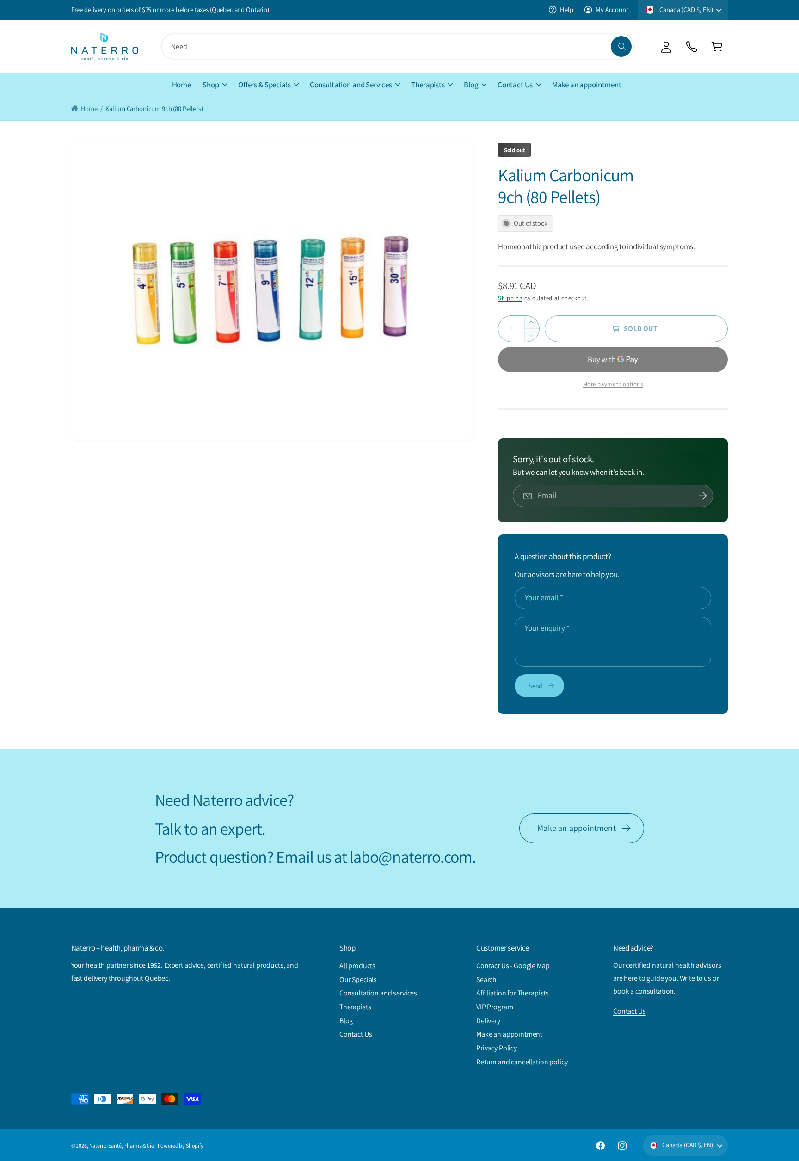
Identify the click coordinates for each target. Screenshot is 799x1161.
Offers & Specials (264, 85)
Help (566, 9)
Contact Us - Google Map (513, 966)
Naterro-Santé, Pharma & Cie (121, 1145)
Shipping (510, 298)
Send (535, 686)
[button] (717, 46)
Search (486, 979)
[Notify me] (702, 496)
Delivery (488, 1021)
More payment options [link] (613, 384)
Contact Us (515, 85)
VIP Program (494, 1007)
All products (357, 966)
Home (89, 108)
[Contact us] (691, 46)
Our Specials (358, 979)
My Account (612, 9)
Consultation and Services (351, 85)
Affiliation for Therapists (512, 993)
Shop (211, 85)
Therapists (427, 85)
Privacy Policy (496, 1048)
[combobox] (397, 46)
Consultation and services (378, 993)
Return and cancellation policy (521, 1062)
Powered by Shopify (180, 1145)
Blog (471, 85)
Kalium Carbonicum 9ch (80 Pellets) (154, 108)
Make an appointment (576, 828)
